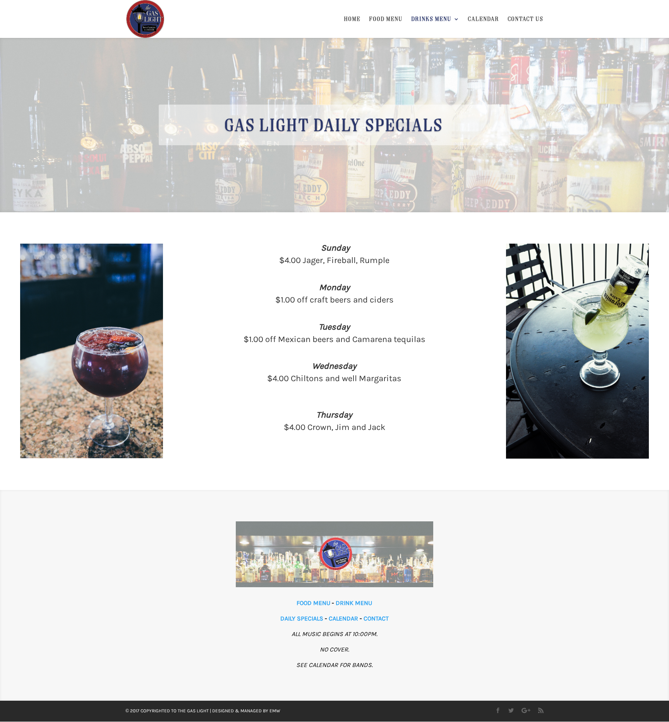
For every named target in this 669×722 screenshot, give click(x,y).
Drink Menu (354, 603)
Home (352, 19)
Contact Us (526, 19)
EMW (274, 710)
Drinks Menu (432, 19)
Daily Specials (301, 618)
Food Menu (386, 19)
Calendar (483, 19)
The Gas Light (193, 710)
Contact (376, 618)
